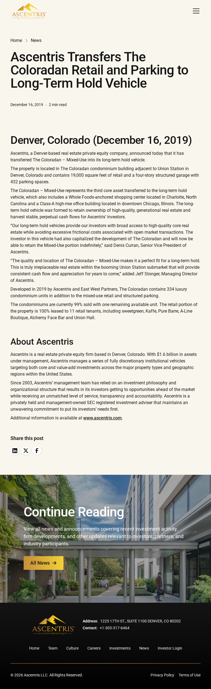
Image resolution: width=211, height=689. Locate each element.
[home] (28, 11)
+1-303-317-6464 (114, 628)
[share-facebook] (36, 450)
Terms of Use (190, 675)
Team (52, 648)
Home (34, 648)
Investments (120, 648)
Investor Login (170, 648)
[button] (195, 11)
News (144, 648)
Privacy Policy (162, 675)
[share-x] (25, 450)
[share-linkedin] (14, 450)
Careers (94, 648)
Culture (72, 648)
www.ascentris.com (102, 418)
